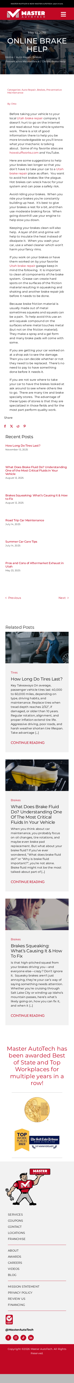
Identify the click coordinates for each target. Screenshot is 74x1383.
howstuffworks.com (24, 152)
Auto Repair (29, 89)
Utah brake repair (30, 118)
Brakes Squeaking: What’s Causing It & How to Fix (36, 951)
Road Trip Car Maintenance (24, 520)
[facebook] (8, 1338)
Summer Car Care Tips (21, 541)
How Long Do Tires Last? (22, 445)
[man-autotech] (27, 1170)
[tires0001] (37, 633)
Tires (14, 672)
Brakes (41, 89)
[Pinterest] (24, 426)
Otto (14, 103)
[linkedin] (31, 1338)
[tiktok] (23, 1338)
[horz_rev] (26, 9)
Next (62, 598)
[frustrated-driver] (37, 900)
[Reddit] (18, 426)
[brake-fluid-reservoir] (37, 761)
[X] (11, 426)
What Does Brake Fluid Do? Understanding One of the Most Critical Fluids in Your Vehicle (36, 470)
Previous (14, 598)
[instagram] (16, 1338)
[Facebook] (5, 426)
